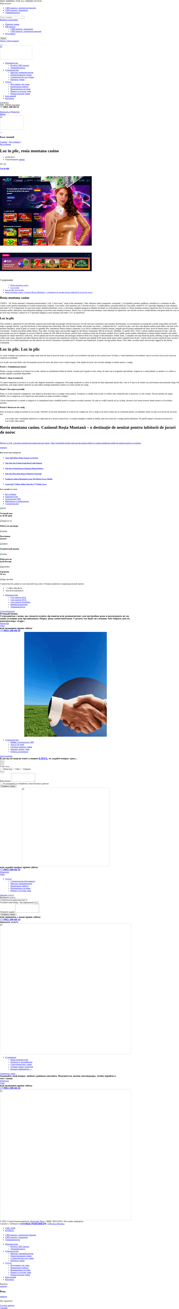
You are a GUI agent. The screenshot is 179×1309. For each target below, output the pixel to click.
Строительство (12, 504)
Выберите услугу (7, 897)
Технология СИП (13, 499)
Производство (11, 497)
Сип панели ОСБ (18, 597)
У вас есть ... (5, 766)
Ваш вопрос (5, 781)
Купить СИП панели (19, 65)
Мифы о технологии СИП (22, 742)
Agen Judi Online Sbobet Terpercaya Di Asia (21, 458)
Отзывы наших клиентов (21, 1067)
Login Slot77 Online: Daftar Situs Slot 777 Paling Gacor (26, 484)
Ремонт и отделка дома (20, 91)
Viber (17, 769)
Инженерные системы (20, 89)
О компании (10, 1057)
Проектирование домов (21, 75)
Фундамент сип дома (19, 84)
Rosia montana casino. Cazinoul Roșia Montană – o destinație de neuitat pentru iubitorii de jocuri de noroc (49, 292)
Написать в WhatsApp (10, 112)
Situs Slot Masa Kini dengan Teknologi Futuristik (23, 474)
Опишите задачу (7, 912)
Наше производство (19, 1060)
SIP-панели (10, 27)
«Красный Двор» (37, 1221)
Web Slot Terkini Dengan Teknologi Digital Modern (24, 468)
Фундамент (10, 34)
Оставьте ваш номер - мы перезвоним (17, 902)
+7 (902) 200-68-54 (10, 630)
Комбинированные (19, 604)
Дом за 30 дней (17, 744)
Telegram (27, 769)
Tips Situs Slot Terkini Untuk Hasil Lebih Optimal (23, 463)
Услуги (8, 879)
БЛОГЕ (43, 758)
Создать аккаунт (7, 1305)
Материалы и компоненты (17, 501)
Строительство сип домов (22, 77)
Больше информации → (21, 1069)
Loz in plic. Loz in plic (14, 290)
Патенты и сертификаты (21, 1062)
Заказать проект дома (19, 749)
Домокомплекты (17, 68)
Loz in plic (4, 168)
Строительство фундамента (22, 881)
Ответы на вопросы (19, 752)
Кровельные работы (19, 86)
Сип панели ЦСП (18, 600)
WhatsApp (7, 769)
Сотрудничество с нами (21, 1064)
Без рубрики (14, 142)
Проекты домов (12, 24)
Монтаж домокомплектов (21, 72)
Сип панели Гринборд (20, 602)
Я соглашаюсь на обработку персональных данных (26, 783)
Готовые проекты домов (21, 747)
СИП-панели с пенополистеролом (25, 31)
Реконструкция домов (20, 94)
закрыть (3, 447)
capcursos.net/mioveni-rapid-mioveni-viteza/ (31, 443)
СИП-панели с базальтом (21, 29)
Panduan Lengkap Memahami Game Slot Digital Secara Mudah (28, 479)
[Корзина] (1, 132)
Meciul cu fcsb (6, 443)
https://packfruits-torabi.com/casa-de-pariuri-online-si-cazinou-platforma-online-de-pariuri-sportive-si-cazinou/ (96, 443)
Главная (3, 142)
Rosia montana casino (19, 285)
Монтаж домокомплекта (21, 883)
